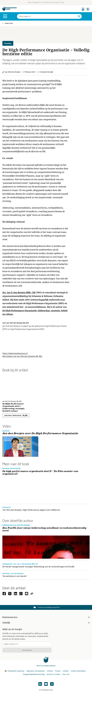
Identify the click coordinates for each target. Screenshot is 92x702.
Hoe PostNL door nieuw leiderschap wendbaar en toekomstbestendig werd (44, 529)
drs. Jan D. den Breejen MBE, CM (18, 292)
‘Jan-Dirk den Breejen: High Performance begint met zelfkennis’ (31, 510)
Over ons (65, 674)
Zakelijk (6, 622)
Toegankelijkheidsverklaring (34, 674)
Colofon (50, 671)
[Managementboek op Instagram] (52, 684)
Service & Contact (53, 674)
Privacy (57, 671)
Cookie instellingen (78, 671)
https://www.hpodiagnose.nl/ (15, 353)
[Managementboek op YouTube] (46, 684)
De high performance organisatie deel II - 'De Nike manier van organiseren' (40, 472)
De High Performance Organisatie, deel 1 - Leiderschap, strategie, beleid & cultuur (13, 407)
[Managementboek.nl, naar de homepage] (9, 10)
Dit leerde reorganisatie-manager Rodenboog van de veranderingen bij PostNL (38, 567)
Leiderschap (8, 23)
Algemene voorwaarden (35, 671)
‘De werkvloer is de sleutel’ (14, 576)
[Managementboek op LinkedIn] (40, 684)
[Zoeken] (79, 16)
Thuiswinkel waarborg (16, 671)
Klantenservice (9, 617)
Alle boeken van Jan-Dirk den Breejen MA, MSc (22, 356)
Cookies (66, 671)
